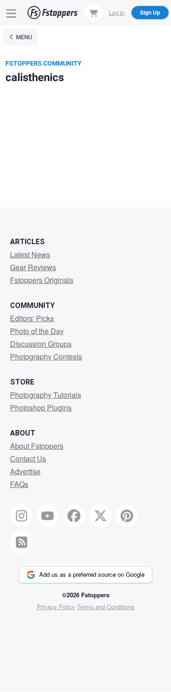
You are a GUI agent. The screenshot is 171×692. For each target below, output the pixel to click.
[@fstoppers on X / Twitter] (100, 515)
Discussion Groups (41, 343)
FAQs (19, 484)
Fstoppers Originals (41, 280)
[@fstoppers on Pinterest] (126, 515)
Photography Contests (46, 356)
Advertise (25, 471)
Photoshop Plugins (41, 407)
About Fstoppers (36, 446)
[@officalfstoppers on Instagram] (21, 515)
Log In (116, 12)
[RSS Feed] (21, 542)
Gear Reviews (33, 267)
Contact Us (28, 458)
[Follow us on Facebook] (74, 515)
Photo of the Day (37, 331)
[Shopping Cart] (93, 12)
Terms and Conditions (106, 606)
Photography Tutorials (45, 395)
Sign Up (150, 12)
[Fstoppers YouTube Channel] (47, 515)
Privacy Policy (56, 606)
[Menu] (11, 12)
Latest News (30, 254)
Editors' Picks (32, 318)
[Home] (52, 12)
